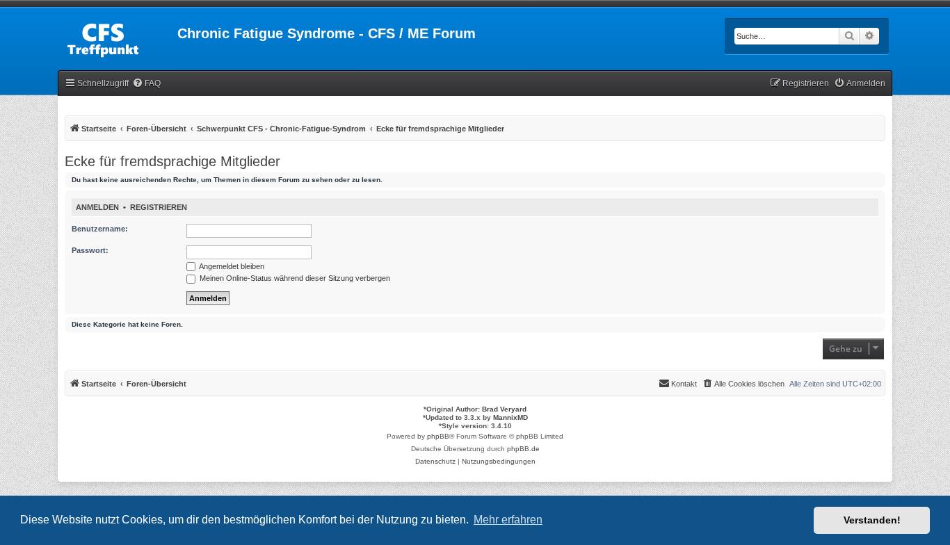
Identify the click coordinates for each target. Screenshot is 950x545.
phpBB (438, 436)
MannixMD (510, 417)
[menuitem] (146, 83)
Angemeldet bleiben (231, 266)
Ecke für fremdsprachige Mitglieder (172, 161)
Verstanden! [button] (872, 520)
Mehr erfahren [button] (508, 520)
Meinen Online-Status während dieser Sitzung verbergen (294, 278)
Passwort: (90, 250)
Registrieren (158, 207)
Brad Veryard (504, 409)
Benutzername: (100, 229)
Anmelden (97, 207)
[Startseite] (117, 37)
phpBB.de (523, 449)
